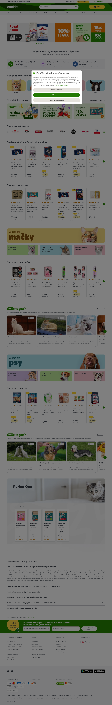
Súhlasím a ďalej (56, 95)
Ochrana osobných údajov (61, 85)
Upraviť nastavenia (56, 90)
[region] (56, 87)
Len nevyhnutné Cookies (57, 100)
